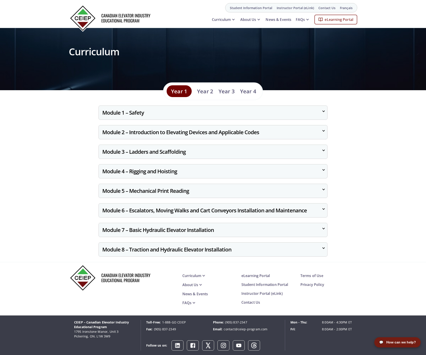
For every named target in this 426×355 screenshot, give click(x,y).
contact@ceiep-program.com (245, 329)
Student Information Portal (251, 8)
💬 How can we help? (397, 342)
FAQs (300, 19)
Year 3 (227, 91)
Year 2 (205, 91)
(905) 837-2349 (165, 329)
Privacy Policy (312, 284)
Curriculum (221, 19)
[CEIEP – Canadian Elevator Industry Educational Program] (110, 18)
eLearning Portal (339, 19)
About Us (248, 19)
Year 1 (179, 91)
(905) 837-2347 (236, 322)
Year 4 (248, 91)
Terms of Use (311, 275)
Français (346, 8)
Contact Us (326, 8)
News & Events (278, 19)
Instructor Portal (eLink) (295, 8)
